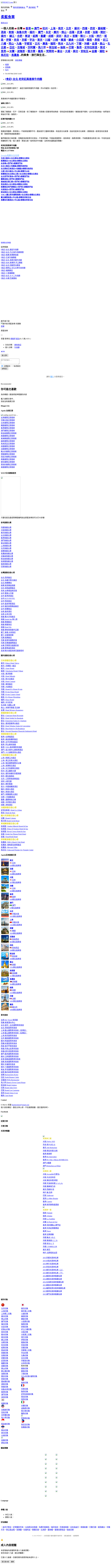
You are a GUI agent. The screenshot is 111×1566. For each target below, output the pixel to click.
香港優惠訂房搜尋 (8, 428)
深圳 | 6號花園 (6, 781)
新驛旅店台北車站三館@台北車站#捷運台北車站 (19, 174)
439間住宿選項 (15, 899)
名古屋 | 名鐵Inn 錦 (8, 705)
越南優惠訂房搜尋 (8, 441)
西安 (92, 28)
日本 (14, 863)
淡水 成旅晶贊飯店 (8, 588)
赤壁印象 (4, 1358)
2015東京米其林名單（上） (53, 1270)
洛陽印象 (4, 1374)
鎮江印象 (4, 1340)
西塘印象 (4, 1353)
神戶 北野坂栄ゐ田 (50, 1253)
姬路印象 (24, 1342)
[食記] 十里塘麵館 (8, 273)
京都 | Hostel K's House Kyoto (11, 689)
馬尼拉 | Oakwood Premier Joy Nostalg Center (17, 850)
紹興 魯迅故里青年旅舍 (10, 1072)
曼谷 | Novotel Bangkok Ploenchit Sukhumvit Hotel (19, 731)
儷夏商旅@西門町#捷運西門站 (12, 179)
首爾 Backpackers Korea (9, 1075)
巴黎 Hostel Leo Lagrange (10, 1090)
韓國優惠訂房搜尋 (8, 425)
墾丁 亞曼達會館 (7, 635)
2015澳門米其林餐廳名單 (52, 1294)
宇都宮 (28, 43)
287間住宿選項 (15, 882)
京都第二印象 (26, 1350)
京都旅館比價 (6, 527)
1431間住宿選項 (16, 1001)
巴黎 (71, 47)
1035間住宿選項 (16, 916)
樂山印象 (4, 1368)
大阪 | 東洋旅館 (6, 674)
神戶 (99, 36)
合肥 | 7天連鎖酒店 (8, 797)
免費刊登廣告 (44, 1527)
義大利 (14, 1007)
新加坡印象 (5, 1424)
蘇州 (77, 28)
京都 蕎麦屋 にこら (50, 1240)
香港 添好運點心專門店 (52, 1225)
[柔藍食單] (2, 1116)
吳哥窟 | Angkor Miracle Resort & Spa (14, 826)
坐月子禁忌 (7, 1527)
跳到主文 (4, 23)
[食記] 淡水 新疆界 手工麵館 (11, 263)
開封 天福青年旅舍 (8, 1064)
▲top (3, 351)
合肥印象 (4, 1342)
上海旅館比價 (6, 546)
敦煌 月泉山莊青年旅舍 (10, 1049)
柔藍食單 (8, 17)
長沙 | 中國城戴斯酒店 (9, 786)
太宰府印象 (25, 1363)
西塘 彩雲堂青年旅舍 (9, 1043)
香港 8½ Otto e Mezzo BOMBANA (55, 1160)
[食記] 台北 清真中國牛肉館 (11, 260)
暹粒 (102, 51)
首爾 (75, 36)
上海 (53, 28)
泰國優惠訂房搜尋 (8, 436)
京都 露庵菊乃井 (49, 1186)
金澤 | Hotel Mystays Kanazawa (12, 710)
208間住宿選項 (15, 950)
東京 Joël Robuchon (50, 1148)
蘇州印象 (4, 1334)
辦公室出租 (10, 1530)
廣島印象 (24, 1368)
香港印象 (4, 1392)
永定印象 (4, 1327)
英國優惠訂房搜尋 (8, 446)
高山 (102, 43)
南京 (60, 28)
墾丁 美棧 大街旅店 (8, 632)
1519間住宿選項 (16, 993)
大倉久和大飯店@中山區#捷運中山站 (15, 171)
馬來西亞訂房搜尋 (8, 444)
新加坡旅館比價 (7, 559)
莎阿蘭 (31, 47)
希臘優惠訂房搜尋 (8, 459)
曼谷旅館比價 (6, 543)
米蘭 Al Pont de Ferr (50, 1222)
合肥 (19, 36)
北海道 (43, 1530)
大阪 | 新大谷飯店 (7, 679)
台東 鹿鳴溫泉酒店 (8, 648)
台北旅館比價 (6, 535)
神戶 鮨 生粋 (47, 1192)
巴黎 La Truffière (49, 1219)
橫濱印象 (24, 1316)
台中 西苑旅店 (6, 601)
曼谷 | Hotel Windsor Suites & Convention (15, 726)
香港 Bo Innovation (50, 1157)
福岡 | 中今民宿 (6, 702)
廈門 (40, 32)
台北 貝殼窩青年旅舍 (9, 1028)
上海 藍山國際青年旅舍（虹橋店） (14, 1033)
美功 (75, 51)
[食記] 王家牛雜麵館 (8, 257)
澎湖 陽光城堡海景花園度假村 (12, 651)
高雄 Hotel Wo (6, 627)
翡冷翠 (31, 51)
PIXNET (39, 1536)
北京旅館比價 (6, 548)
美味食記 (17, 345)
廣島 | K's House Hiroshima (10, 697)
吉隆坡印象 (5, 1410)
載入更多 (4, 355)
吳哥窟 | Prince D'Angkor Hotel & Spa (14, 829)
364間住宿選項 (15, 984)
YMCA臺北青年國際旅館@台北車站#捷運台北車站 (20, 195)
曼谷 (59, 51)
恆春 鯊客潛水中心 (8, 1022)
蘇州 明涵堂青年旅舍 (9, 1041)
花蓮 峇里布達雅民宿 (9, 640)
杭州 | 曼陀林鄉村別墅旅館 (11, 773)
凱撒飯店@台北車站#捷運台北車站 (14, 161)
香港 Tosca (47, 1231)
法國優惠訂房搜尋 (8, 449)
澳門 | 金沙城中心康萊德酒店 (12, 750)
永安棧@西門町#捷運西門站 (11, 163)
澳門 (36, 28)
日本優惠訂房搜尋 (8, 423)
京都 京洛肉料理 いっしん (53, 1183)
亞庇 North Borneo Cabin (10, 1077)
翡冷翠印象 (25, 1411)
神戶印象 (24, 1337)
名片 (7, 70)
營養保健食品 (60, 1530)
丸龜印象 (24, 1355)
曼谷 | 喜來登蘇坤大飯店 (10, 723)
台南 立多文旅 (6, 614)
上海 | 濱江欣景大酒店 (9, 760)
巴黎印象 (24, 1389)
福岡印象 (33, 1376)
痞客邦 (13, 339)
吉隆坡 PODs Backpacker (10, 1080)
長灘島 (15, 55)
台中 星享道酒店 (7, 596)
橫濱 (63, 39)
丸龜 (19, 43)
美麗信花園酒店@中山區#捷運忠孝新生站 (17, 200)
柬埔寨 (14, 973)
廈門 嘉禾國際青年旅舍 (10, 1054)
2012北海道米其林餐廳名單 (53, 1282)
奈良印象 (24, 1345)
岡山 (11, 43)
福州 (32, 32)
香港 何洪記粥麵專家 (51, 1228)
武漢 (79, 32)
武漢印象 (4, 1361)
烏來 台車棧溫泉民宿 (9, 591)
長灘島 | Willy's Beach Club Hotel (13, 842)
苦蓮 (2, 326)
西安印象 (4, 1379)
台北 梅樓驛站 (6, 583)
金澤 (94, 43)
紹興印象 (4, 1347)
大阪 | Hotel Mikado (8, 676)
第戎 (102, 47)
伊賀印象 (24, 1340)
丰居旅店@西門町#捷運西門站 (12, 189)
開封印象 (4, 1376)
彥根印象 (24, 1327)
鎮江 (12, 36)
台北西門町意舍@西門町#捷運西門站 (15, 176)
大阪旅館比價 (6, 530)
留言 (18, 339)
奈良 (16, 39)
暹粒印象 (4, 1443)
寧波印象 (4, 1350)
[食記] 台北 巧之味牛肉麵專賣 (12, 252)
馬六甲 (42, 47)
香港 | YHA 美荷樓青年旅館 (11, 747)
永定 (48, 32)
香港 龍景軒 (47, 1154)
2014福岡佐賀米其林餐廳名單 (54, 1288)
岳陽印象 (4, 1355)
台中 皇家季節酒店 (8, 604)
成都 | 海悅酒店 (6, 805)
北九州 (70, 43)
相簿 (7, 65)
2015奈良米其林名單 (50, 1267)
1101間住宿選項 (16, 925)
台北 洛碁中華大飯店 (9, 580)
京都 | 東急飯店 (6, 684)
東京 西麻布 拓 (48, 1189)
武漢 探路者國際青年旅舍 (10, 1059)
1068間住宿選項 (16, 1010)
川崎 (55, 39)
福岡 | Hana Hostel (7, 700)
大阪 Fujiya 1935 (49, 1141)
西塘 (84, 28)
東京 (39, 39)
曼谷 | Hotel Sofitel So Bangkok (12, 718)
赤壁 (87, 32)
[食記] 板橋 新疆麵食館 (9, 255)
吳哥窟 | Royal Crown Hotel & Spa (13, 831)
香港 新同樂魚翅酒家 (51, 1205)
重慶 (43, 36)
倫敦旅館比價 (6, 564)
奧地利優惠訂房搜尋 (8, 464)
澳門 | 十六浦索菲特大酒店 (11, 752)
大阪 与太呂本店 (49, 1177)
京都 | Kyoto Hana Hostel (10, 692)
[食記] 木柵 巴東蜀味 (9, 278)
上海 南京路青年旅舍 (9, 1035)
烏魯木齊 (21, 32)
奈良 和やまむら (49, 1145)
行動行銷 (92, 1527)
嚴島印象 (24, 1371)
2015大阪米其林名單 (50, 1261)
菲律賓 (14, 982)
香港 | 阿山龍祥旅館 (8, 744)
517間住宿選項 (15, 976)
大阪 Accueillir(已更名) (51, 1174)
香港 (28, 28)
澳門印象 (4, 1394)
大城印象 (4, 1435)
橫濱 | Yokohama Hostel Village (12, 671)
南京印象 (4, 1332)
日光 (37, 43)
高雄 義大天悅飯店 (8, 617)
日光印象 (24, 1358)
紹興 (35, 36)
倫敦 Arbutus (47, 1216)
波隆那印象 (25, 1408)
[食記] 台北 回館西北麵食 (10, 265)
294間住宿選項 (15, 874)
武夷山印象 (5, 1329)
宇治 (32, 39)
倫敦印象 (24, 1382)
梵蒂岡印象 (25, 1418)
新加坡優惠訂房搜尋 (8, 433)
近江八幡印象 (26, 1329)
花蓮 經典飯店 (6, 637)
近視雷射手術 (18, 1527)
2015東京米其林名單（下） (53, 1273)
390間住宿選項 (15, 959)
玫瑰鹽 (19, 1530)
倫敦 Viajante (47, 1213)
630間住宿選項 (15, 865)
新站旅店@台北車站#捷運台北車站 (14, 192)
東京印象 (24, 1308)
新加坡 (53, 47)
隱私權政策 (67, 1536)
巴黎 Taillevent (48, 1195)
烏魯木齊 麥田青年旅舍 (10, 1051)
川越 (47, 39)
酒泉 (3, 32)
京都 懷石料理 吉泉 (50, 1151)
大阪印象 (24, 1332)
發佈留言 (4, 369)
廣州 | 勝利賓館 (6, 784)
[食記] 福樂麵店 (7, 270)
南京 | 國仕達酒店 (7, 776)
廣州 (56, 32)
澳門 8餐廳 (47, 1163)
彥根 (97, 39)
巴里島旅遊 (64, 1527)
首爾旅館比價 (6, 551)
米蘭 (12, 51)
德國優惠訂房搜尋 (8, 454)
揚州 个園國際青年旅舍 (10, 1067)
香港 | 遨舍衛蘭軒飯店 (9, 739)
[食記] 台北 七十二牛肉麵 (10, 276)
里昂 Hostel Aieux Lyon (9, 1093)
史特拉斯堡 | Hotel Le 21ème (11, 810)
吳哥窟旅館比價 (7, 561)
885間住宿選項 (15, 942)
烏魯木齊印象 (6, 1389)
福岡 (53, 43)
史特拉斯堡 (90, 47)
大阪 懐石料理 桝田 (50, 1180)
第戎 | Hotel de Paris (8, 813)
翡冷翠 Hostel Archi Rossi (10, 821)
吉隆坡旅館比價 (7, 556)
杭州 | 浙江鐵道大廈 (8, 771)
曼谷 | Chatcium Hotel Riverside (12, 716)
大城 (67, 51)
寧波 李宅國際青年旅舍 (10, 1069)
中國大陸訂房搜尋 (8, 420)
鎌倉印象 (24, 1319)
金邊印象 (4, 1440)
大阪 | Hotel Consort (8, 681)
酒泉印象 (4, 1384)
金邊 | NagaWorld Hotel (9, 837)
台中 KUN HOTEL (8, 598)
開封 (103, 32)
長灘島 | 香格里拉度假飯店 (11, 845)
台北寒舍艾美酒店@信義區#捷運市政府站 (17, 168)
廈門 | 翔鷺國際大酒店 (9, 794)
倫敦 (62, 47)
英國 (14, 990)
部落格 (7, 67)
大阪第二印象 (26, 1334)
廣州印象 (4, 1316)
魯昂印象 (24, 1391)
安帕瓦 (84, 51)
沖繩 (86, 43)
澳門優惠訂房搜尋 (8, 430)
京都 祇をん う (48, 1243)
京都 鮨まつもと (49, 1237)
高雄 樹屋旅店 (6, 624)
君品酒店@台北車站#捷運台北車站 (14, 184)
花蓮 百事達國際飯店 (9, 643)
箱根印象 (24, 1324)
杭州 (45, 28)
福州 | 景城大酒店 (7, 792)
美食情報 (18, 60)
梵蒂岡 (50, 51)
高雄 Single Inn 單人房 (9, 619)
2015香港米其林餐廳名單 (52, 1291)
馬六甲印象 (5, 1417)
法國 (14, 999)
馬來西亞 (15, 939)
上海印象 (4, 1311)
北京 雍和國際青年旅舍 (10, 1038)
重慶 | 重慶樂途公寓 (8, 799)
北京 (68, 28)
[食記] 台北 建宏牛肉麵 (9, 249)
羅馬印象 (24, 1413)
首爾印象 (4, 1403)
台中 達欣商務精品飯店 (10, 606)
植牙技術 (54, 1527)
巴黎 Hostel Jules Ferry (9, 1088)
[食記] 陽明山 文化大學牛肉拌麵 (13, 268)
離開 (12, 1562)
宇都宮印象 (25, 1361)
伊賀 (8, 39)
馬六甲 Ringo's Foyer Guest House (13, 1082)
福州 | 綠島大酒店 (7, 789)
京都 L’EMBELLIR (50, 1246)
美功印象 (4, 1433)
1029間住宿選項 (16, 933)
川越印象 (24, 1314)
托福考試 (26, 1530)
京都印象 (24, 1347)
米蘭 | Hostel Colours (8, 818)
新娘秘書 (84, 1527)
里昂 (3, 51)
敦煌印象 (4, 1387)
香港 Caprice (47, 1201)
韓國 (14, 931)
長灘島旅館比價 (7, 553)
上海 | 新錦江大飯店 (8, 758)
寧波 (27, 36)
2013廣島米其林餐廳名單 (52, 1285)
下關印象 (24, 1374)
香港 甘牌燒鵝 (48, 1234)
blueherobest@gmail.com (20, 1105)
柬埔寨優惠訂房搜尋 (8, 438)
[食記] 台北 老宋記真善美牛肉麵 (23, 79)
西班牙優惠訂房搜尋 (8, 457)
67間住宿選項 (15, 908)
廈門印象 (4, 1321)
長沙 (66, 36)
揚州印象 (4, 1337)
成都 (51, 36)
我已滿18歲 (5, 1562)
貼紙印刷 (70, 1530)
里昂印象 (24, 1399)
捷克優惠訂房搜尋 (8, 462)
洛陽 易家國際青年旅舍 (10, 1062)
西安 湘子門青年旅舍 (9, 1046)
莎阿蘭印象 (5, 1415)
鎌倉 (71, 39)
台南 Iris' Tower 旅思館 (9, 1020)
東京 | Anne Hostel (7, 668)
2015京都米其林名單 (50, 1258)
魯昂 (79, 47)
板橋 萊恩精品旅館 (8, 585)
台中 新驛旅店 (6, 609)
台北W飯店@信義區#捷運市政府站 (14, 166)
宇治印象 (24, 1353)
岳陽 (71, 32)
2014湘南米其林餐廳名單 (52, 1279)
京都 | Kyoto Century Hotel (10, 694)
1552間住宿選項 (16, 967)
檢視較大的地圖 (6, 242)
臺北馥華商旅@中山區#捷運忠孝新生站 (16, 197)
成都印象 (4, 1366)
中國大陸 (15, 914)
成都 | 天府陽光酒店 (8, 802)
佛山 (64, 32)
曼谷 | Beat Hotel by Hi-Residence (13, 729)
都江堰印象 (5, 1371)
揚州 (3, 36)
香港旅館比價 (6, 538)
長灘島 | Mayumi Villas (9, 847)
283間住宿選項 (15, 891)
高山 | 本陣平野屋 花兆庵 (10, 707)
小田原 (80, 39)
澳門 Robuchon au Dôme (52, 1166)
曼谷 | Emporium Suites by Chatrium (13, 721)
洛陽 (95, 32)
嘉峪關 (102, 28)
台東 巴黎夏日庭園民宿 (10, 645)
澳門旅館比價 (6, 540)
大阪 (91, 36)
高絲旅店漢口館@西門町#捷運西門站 (15, 182)
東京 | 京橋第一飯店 (8, 666)
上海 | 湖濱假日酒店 (8, 766)
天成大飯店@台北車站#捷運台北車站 (15, 158)
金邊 (94, 51)
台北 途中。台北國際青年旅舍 (12, 1025)
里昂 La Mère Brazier (50, 1198)
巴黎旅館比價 (6, 566)
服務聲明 (76, 1536)
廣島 (45, 43)
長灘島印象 (25, 1427)
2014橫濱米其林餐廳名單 (52, 1276)
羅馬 (40, 51)
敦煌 (11, 32)
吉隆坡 (21, 47)
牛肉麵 (17, 347)
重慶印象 (4, 1363)
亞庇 (12, 47)
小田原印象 (25, 1321)
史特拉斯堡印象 (27, 1394)
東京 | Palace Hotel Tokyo (10, 663)
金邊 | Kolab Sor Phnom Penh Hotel (13, 834)
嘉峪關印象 (5, 1381)
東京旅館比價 (6, 533)
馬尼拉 (5, 55)
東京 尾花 (46, 1250)
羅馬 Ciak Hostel (7, 1095)
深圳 (58, 36)
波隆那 (21, 51)
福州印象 (4, 1324)
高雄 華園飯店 (6, 622)
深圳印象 (4, 1397)
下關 (79, 43)
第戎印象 (24, 1397)
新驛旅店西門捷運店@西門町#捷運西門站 (17, 187)
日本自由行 (74, 1527)
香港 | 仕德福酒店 (7, 737)
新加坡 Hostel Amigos (9, 1085)
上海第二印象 (6, 1314)
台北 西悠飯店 (6, 577)
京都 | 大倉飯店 (6, 687)
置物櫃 (50, 1530)
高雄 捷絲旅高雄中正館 (10, 630)
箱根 (89, 39)
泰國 (14, 965)
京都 (24, 39)
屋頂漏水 (101, 1527)
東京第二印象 (26, 1311)
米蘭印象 (24, 1406)
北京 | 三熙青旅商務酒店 (10, 779)
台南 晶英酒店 (6, 611)
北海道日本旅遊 (31, 1527)
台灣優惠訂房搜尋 (8, 417)
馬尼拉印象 (25, 1424)
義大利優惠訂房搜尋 (8, 451)
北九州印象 (25, 1376)
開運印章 (35, 1530)
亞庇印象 (4, 1412)
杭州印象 (4, 1345)
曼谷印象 (4, 1430)
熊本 (60, 43)
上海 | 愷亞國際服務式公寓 (11, 763)
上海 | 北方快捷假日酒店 (10, 768)
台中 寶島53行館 (7, 593)
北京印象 (4, 1308)
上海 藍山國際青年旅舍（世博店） (14, 1030)
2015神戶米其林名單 (50, 1264)
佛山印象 (4, 1319)
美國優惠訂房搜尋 (8, 467)
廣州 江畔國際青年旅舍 (10, 1056)
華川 (82, 36)
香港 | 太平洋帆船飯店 (9, 742)
